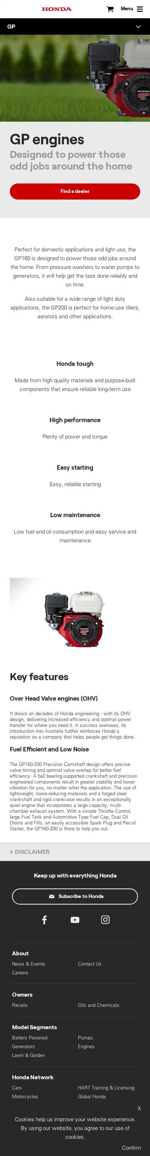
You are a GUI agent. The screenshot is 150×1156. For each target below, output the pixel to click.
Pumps (85, 1038)
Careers (20, 973)
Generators (23, 1046)
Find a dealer (75, 191)
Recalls (20, 1005)
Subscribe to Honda (81, 896)
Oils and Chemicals (98, 1005)
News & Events (28, 964)
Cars (17, 1088)
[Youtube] (75, 921)
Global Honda (92, 1097)
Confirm (131, 1147)
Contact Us (90, 964)
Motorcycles (25, 1097)
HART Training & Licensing (106, 1088)
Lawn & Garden (28, 1055)
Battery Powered (29, 1038)
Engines (86, 1046)
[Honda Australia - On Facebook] (44, 921)
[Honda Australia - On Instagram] (105, 921)
